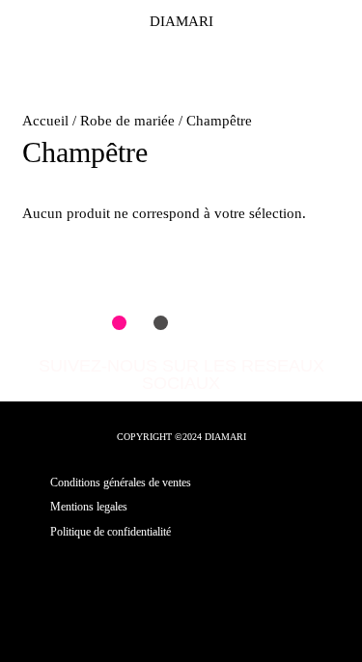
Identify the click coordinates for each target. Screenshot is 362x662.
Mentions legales (88, 506)
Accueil (45, 120)
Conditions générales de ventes (120, 482)
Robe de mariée (127, 120)
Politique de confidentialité (110, 531)
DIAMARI (181, 21)
